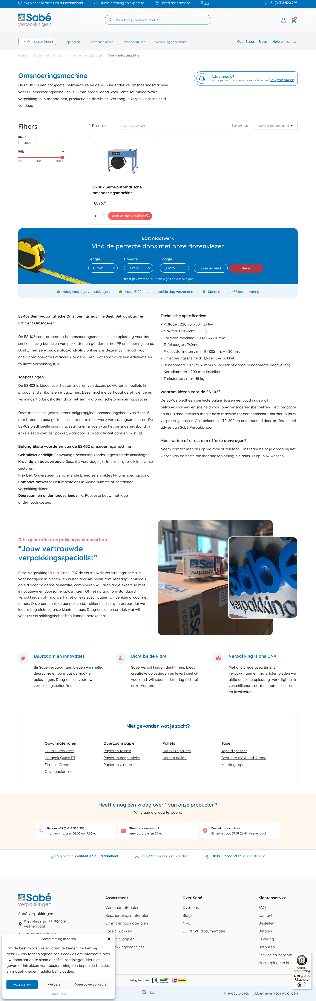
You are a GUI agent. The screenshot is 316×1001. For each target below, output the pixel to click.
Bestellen (266, 923)
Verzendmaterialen (122, 907)
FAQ (262, 907)
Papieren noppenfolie (122, 757)
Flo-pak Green (57, 764)
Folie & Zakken (118, 931)
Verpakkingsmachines (48, 55)
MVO (187, 923)
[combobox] (103, 268)
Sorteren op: (240, 125)
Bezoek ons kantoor (226, 828)
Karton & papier (119, 939)
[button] (109, 939)
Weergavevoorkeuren (92, 984)
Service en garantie (275, 955)
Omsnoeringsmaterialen (126, 923)
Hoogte (166, 259)
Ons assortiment (40, 41)
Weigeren (55, 984)
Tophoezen (72, 42)
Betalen (265, 931)
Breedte (131, 259)
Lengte (94, 259)
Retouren (266, 947)
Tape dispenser (234, 751)
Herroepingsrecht (273, 963)
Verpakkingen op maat (171, 42)
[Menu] (309, 955)
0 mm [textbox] (98, 268)
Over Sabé (245, 41)
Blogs (263, 41)
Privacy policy (236, 993)
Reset (246, 268)
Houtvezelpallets (177, 751)
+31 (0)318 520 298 (283, 3)
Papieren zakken (118, 764)
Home (22, 55)
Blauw (29, 142)
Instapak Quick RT (60, 757)
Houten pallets (175, 757)
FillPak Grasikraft (59, 751)
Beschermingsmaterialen (127, 915)
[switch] (302, 984)
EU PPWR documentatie (204, 931)
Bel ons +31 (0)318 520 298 (65, 828)
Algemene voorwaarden (276, 993)
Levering (266, 939)
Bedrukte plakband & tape (243, 757)
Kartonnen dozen (102, 42)
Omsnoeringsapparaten (85, 55)
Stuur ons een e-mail (144, 828)
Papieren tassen (117, 751)
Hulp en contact (285, 41)
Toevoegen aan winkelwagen (128, 215)
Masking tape (232, 764)
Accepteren (22, 984)
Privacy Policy (59, 993)
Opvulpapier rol (58, 771)
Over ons (191, 907)
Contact (265, 915)
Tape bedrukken (134, 42)
